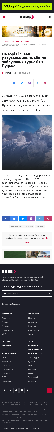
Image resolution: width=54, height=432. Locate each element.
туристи (29, 226)
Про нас (6, 341)
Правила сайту (8, 428)
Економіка (33, 314)
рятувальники (16, 226)
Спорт (31, 341)
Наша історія (35, 349)
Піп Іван (40, 226)
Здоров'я (33, 345)
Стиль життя (35, 353)
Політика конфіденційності (27, 428)
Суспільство (10, 73)
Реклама (6, 345)
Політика (7, 314)
